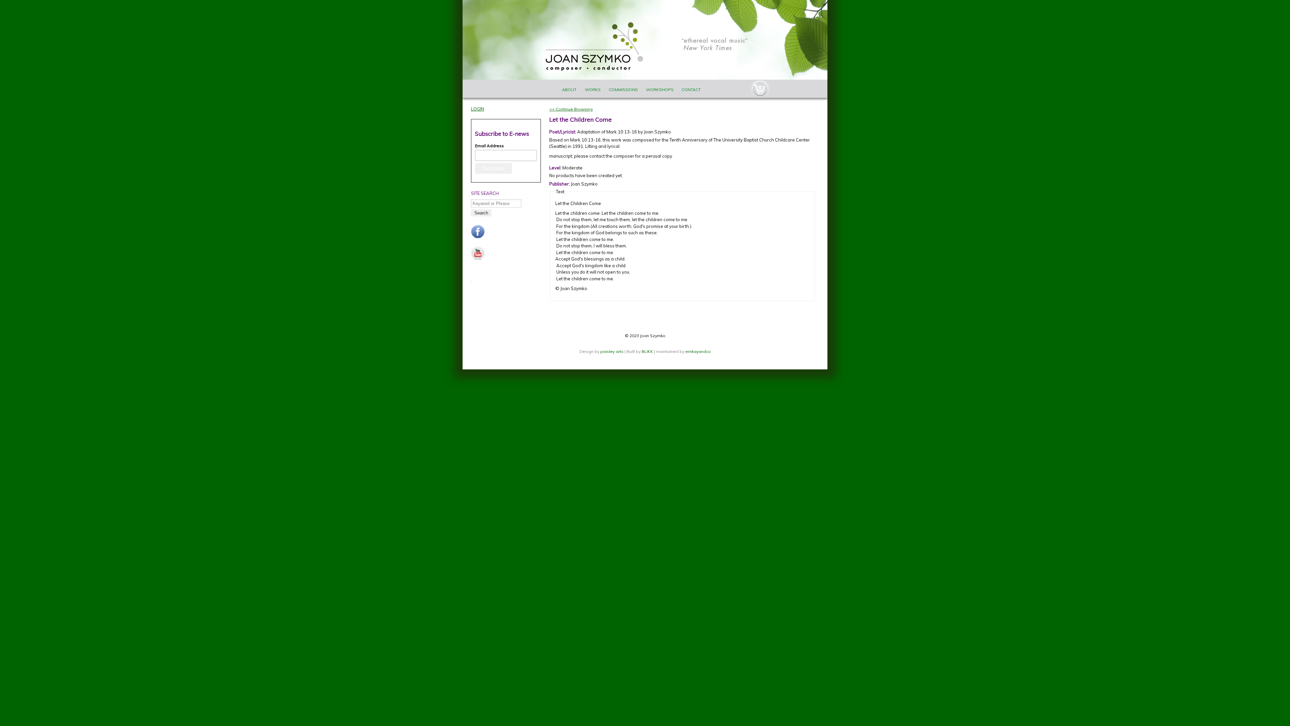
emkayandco (698, 351)
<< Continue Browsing (571, 109)
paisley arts (612, 351)
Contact (691, 89)
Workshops (660, 89)
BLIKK (647, 351)
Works (593, 89)
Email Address (489, 145)
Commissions (623, 89)
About (569, 89)
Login (477, 109)
